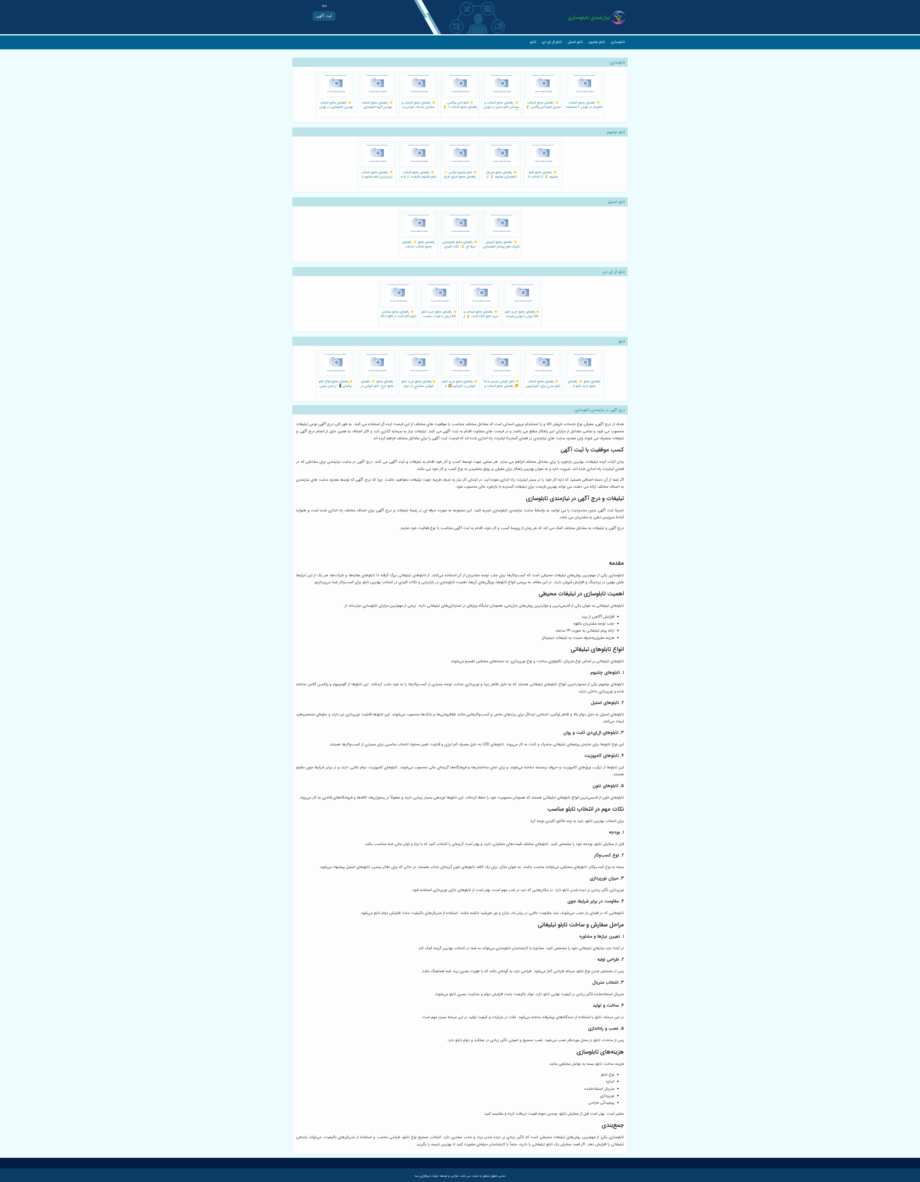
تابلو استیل (575, 42)
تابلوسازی (618, 42)
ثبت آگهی (324, 16)
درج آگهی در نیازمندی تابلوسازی (600, 410)
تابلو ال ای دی (552, 42)
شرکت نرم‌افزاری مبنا (426, 1176)
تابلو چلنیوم (597, 42)
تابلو (533, 42)
